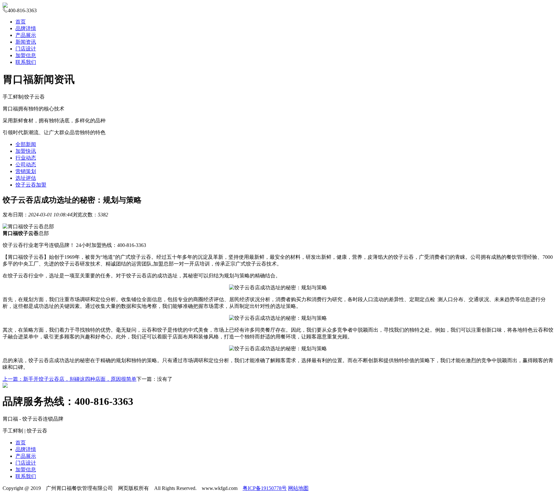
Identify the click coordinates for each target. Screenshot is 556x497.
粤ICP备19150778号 (265, 488)
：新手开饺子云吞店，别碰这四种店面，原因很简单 (69, 379)
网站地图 (298, 488)
